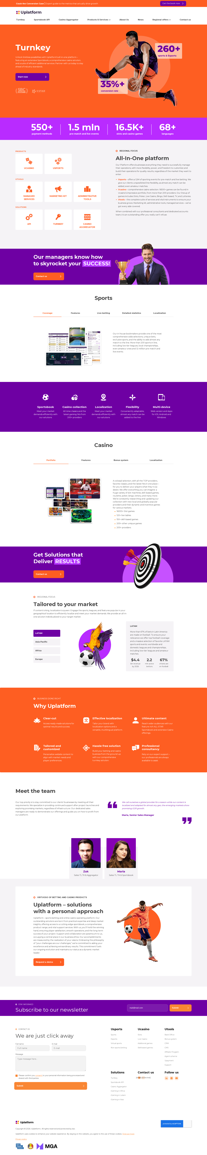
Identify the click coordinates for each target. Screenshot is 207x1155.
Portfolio (50, 460)
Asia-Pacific (41, 642)
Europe (39, 659)
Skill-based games (145, 1048)
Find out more (128, 1134)
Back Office (169, 1035)
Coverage (47, 313)
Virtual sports (116, 1043)
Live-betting (103, 313)
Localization (159, 313)
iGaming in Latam (118, 1095)
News (141, 20)
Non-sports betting (119, 1048)
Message (19, 1054)
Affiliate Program (172, 1052)
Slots (140, 1035)
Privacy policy (21, 1139)
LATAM (38, 633)
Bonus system (121, 460)
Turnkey (20, 20)
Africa (38, 650)
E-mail (54, 1044)
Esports (114, 1039)
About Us (124, 20)
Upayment (169, 1061)
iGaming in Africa (118, 1091)
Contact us (185, 20)
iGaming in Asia (117, 1099)
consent (39, 1075)
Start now (23, 77)
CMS (167, 1048)
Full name (19, 1044)
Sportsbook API (42, 20)
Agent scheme (171, 1056)
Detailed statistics (131, 313)
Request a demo (44, 962)
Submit (175, 1008)
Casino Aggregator (68, 20)
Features (75, 313)
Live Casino (142, 1039)
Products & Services (97, 20)
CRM (167, 1043)
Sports (113, 1035)
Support (168, 1065)
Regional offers (160, 20)
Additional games (145, 1043)
